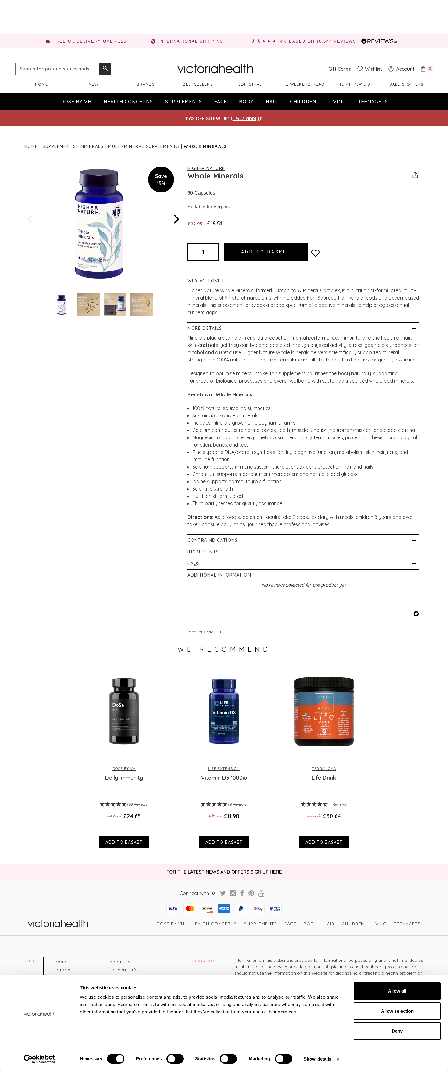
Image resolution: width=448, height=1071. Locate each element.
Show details (317, 1059)
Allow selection (397, 1011)
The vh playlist (354, 84)
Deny (397, 1030)
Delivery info (123, 969)
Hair (272, 102)
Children (303, 102)
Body (246, 102)
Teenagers (373, 102)
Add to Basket (124, 842)
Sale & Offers (406, 84)
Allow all (397, 991)
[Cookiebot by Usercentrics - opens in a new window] (39, 1059)
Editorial (250, 84)
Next (176, 219)
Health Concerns (128, 102)
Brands (146, 84)
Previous (31, 219)
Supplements (183, 102)
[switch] (175, 1059)
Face (220, 102)
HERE (276, 872)
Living (337, 102)
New (93, 84)
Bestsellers (198, 84)
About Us (119, 962)
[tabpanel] (124, 757)
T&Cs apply (246, 118)
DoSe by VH (75, 102)
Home (41, 84)
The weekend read (302, 84)
